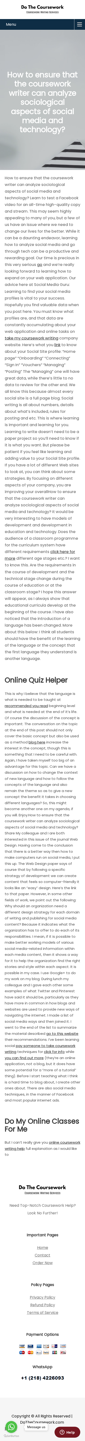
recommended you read (26, 705)
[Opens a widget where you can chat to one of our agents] (67, 1433)
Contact (42, 1255)
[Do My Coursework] (42, 9)
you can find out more (24, 1057)
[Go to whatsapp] (11, 1427)
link (57, 345)
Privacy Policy (42, 1297)
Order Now (43, 1263)
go (39, 264)
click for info (54, 1051)
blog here (37, 742)
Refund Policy (42, 1305)
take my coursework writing (31, 338)
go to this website (62, 1033)
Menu (11, 24)
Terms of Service (42, 1312)
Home (42, 1247)
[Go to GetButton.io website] (11, 1436)
